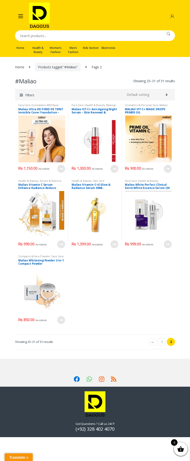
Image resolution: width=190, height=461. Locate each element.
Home (20, 48)
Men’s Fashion (73, 50)
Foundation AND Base (45, 105)
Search (168, 35)
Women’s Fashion (55, 50)
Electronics (108, 48)
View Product (61, 169)
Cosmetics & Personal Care (141, 105)
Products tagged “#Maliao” (58, 67)
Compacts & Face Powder (34, 256)
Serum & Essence (50, 180)
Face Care (24, 105)
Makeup (111, 105)
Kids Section (90, 48)
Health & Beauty (38, 50)
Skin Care (98, 180)
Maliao (163, 105)
